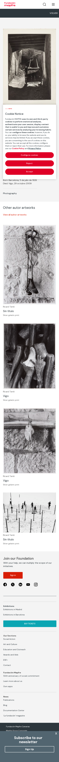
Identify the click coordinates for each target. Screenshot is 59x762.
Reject (29, 163)
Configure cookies (29, 155)
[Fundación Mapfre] (9, 4)
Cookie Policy (18, 148)
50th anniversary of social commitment (21, 676)
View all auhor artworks (14, 214)
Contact (7, 665)
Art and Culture (10, 644)
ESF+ (5, 660)
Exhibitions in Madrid (12, 609)
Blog (5, 705)
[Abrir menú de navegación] (52, 4)
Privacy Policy (34, 148)
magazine (14, 715)
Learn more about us (12, 681)
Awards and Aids (10, 654)
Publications (8, 700)
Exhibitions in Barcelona (14, 614)
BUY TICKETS (29, 624)
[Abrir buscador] (44, 4)
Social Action (9, 639)
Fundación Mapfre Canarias (18, 726)
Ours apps (8, 686)
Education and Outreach (14, 649)
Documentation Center (13, 710)
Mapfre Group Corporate (16, 731)
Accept (29, 171)
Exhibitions (8, 606)
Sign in (13, 575)
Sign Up (29, 749)
